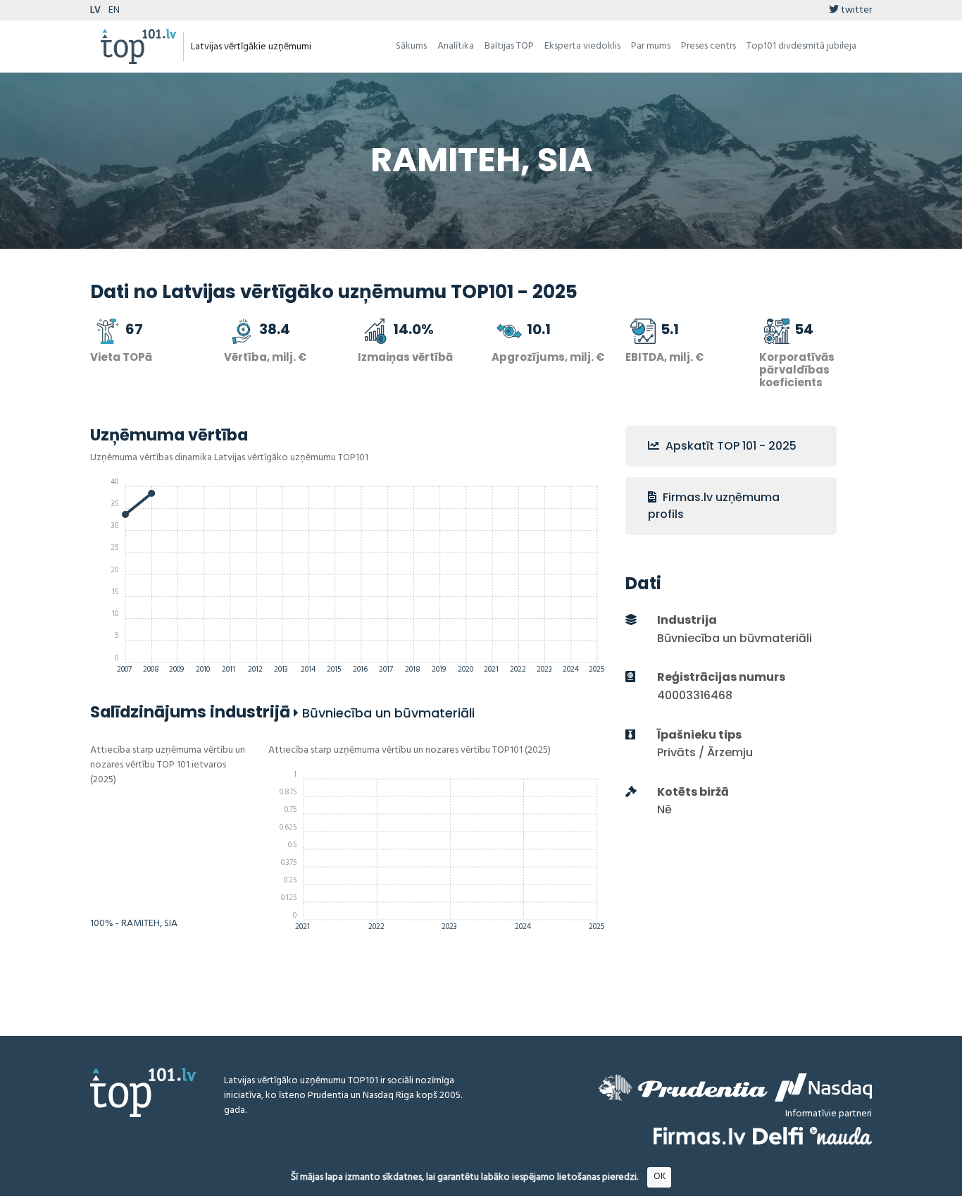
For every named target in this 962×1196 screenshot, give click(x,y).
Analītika (455, 46)
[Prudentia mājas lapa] (683, 1087)
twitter (855, 10)
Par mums (650, 46)
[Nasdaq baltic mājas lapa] (823, 1087)
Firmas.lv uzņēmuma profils (714, 505)
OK (660, 1176)
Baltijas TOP (509, 46)
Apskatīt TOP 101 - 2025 (730, 446)
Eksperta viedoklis (582, 46)
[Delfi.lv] (778, 1136)
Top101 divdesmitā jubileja (801, 46)
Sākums (411, 46)
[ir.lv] (841, 1136)
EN (114, 10)
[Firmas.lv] (700, 1136)
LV (95, 10)
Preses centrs (708, 46)
